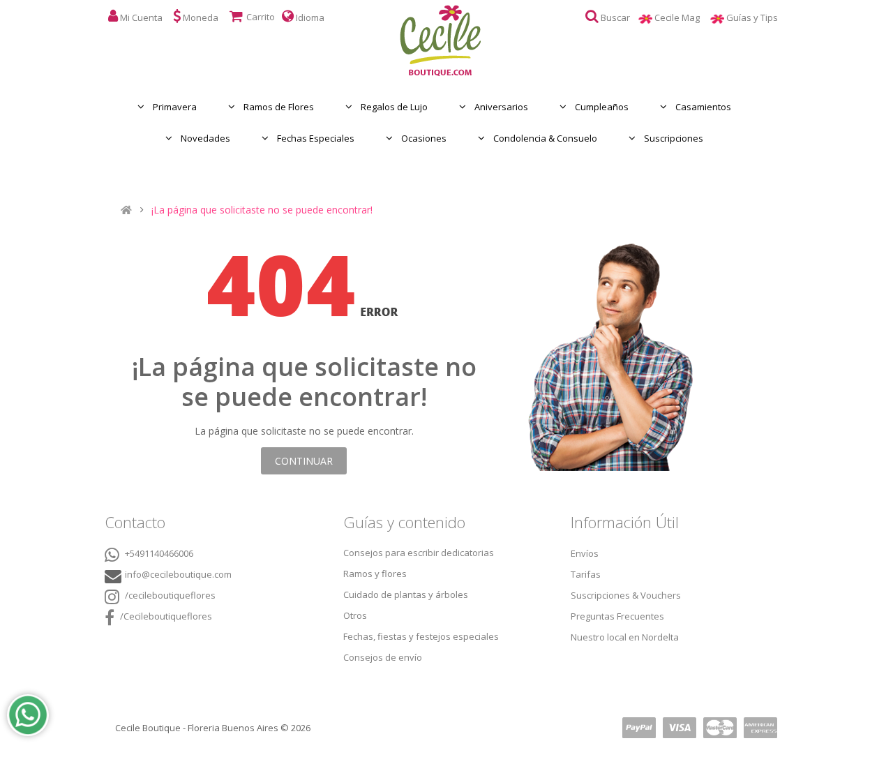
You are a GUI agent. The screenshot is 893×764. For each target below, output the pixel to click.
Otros (355, 615)
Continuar (304, 460)
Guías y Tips (757, 17)
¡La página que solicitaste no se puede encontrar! (262, 210)
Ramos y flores (375, 573)
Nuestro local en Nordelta (625, 637)
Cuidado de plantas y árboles (405, 594)
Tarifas (586, 574)
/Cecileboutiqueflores (165, 616)
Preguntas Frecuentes (617, 616)
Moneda (199, 17)
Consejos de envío (382, 657)
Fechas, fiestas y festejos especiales (421, 636)
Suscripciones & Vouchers (626, 595)
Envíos (585, 553)
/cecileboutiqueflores (169, 595)
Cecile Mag (682, 17)
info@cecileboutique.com (178, 574)
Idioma (309, 17)
